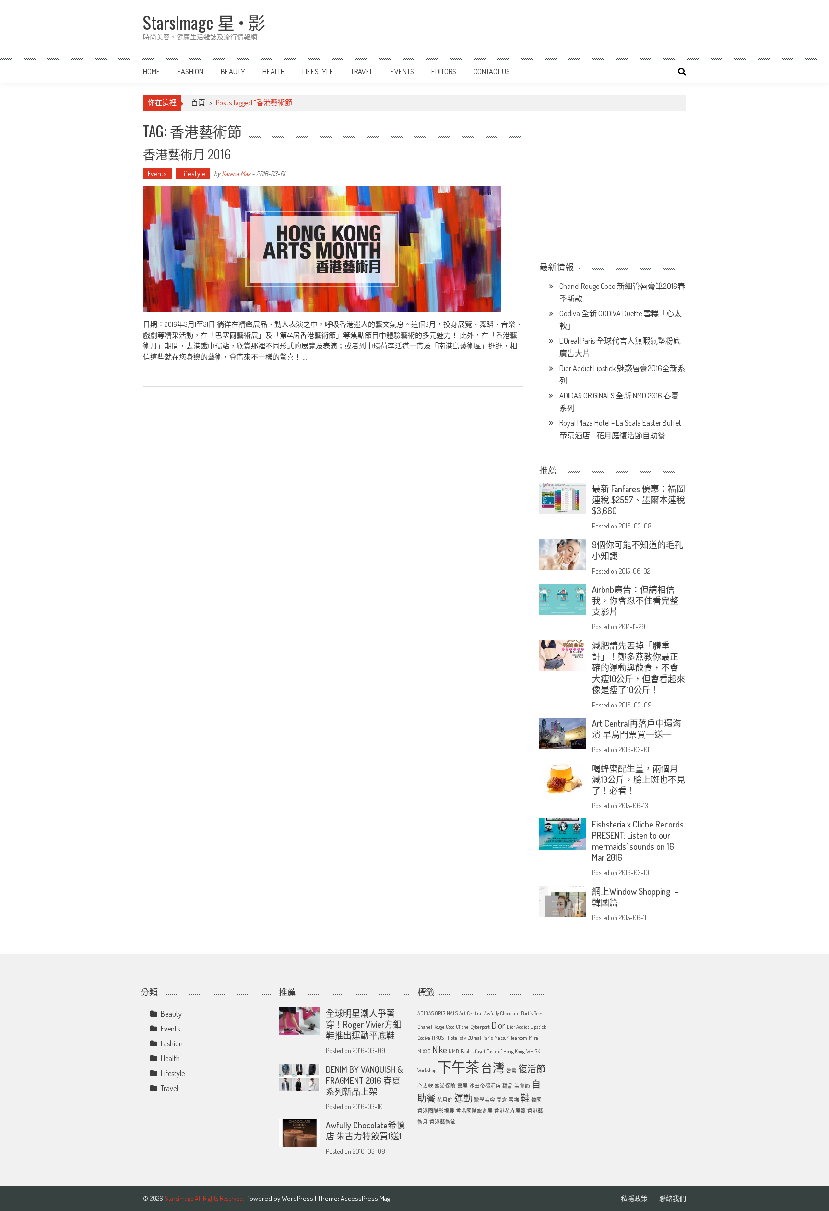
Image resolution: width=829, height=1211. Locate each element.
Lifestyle (317, 71)
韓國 (536, 1099)
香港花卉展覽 (510, 1110)
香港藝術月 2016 (187, 153)
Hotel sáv (457, 1037)
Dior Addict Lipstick (526, 1026)
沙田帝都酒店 (485, 1085)
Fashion (190, 71)
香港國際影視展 (435, 1110)
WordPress (298, 1198)
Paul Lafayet (473, 1051)
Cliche (462, 1026)
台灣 (493, 1067)
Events (402, 71)
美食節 (522, 1085)
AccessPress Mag (365, 1198)
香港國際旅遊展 (474, 1110)
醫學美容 (484, 1099)
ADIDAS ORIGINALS (437, 1013)
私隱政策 (634, 1198)
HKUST (439, 1037)
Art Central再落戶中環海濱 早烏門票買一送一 (636, 729)
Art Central (471, 1013)
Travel (362, 71)
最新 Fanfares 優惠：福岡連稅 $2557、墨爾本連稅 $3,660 (638, 499)
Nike (439, 1049)
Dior (498, 1025)
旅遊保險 (445, 1085)
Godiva (423, 1037)
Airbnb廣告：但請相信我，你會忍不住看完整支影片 (635, 600)
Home (151, 71)
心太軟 (425, 1085)
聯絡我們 (672, 1198)
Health (273, 71)
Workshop (426, 1070)
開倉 (502, 1099)
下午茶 (458, 1067)
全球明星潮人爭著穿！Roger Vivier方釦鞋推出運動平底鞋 (364, 1024)
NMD (454, 1051)
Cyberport (480, 1026)
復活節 (531, 1069)
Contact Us (492, 71)
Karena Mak (236, 173)
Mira (533, 1037)
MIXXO (424, 1051)
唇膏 (511, 1070)
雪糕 (514, 1099)
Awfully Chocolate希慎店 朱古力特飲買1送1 (365, 1130)
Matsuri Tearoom (510, 1037)
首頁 (198, 102)
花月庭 (445, 1099)
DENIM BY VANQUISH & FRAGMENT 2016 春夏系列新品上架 (364, 1080)
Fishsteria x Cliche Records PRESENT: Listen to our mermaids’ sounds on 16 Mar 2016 (638, 841)
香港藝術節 (442, 1121)
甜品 (507, 1085)
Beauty (233, 71)
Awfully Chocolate (502, 1013)
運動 (463, 1098)
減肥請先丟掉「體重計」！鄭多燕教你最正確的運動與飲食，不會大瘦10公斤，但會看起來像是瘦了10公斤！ (638, 667)
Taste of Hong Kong (506, 1051)
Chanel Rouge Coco (435, 1026)
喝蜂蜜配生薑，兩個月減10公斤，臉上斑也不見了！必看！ (638, 779)
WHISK (533, 1051)
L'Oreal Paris (480, 1037)
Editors (443, 71)
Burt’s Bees (532, 1013)
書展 (462, 1085)
